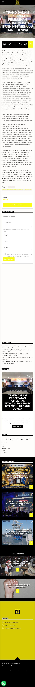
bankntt (11, 187)
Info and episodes (17, 426)
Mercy (5, 199)
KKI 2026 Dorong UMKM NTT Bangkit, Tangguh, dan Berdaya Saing (17, 504)
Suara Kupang (6, 486)
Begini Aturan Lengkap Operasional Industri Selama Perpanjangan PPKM (17, 563)
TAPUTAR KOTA (14, 10)
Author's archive (17, 205)
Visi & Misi (4, 452)
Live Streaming (6, 448)
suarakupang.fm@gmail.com (13, 628)
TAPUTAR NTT (6, 465)
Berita (3, 444)
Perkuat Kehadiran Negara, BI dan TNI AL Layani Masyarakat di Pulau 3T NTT (18, 532)
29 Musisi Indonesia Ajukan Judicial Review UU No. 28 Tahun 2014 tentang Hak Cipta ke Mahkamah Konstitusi (17, 668)
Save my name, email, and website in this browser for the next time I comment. (19, 254)
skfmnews (28, 189)
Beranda (4, 442)
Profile (3, 450)
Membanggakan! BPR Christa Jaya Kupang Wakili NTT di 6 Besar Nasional (17, 476)
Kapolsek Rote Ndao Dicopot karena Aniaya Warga (18, 586)
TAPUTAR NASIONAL (24, 10)
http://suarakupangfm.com (12, 622)
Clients (3, 446)
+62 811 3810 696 (10, 625)
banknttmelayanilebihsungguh (12, 189)
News (6, 10)
